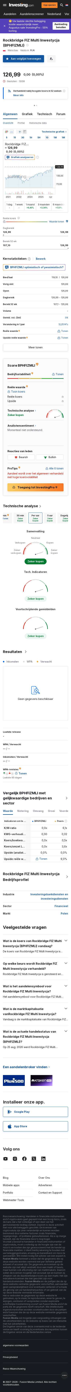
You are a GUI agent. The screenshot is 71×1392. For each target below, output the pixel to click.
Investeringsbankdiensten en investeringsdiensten (49, 896)
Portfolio (8, 1192)
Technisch (44, 114)
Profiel (21, 123)
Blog (5, 1177)
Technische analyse (20, 506)
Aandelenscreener (32, 14)
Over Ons (44, 1177)
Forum (60, 114)
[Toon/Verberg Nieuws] (25, 132)
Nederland (54, 14)
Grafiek (27, 114)
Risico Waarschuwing (14, 1368)
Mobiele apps (11, 1185)
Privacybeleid (10, 1357)
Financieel (61, 906)
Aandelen (10, 14)
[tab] (20, 518)
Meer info (18, 95)
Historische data (38, 123)
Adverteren (45, 1185)
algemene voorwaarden (16, 1345)
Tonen (43, 858)
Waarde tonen (56, 221)
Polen (64, 913)
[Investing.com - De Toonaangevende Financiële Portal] (21, 5)
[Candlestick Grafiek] (7, 132)
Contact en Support (50, 1192)
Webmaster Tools (13, 1200)
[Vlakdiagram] (12, 132)
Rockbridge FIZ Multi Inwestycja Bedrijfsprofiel (31, 877)
